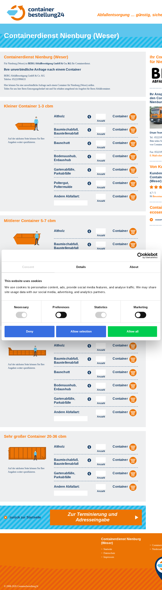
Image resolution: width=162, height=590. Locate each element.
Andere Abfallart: (67, 196)
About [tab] (134, 267)
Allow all (132, 331)
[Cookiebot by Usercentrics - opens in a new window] (140, 256)
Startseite (108, 549)
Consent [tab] (28, 267)
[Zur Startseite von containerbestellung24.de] (35, 13)
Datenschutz (109, 553)
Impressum (109, 557)
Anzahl (101, 121)
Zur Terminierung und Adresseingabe (92, 517)
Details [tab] (81, 267)
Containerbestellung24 (27, 586)
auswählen (133, 116)
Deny (29, 331)
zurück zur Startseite (25, 517)
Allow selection (81, 331)
